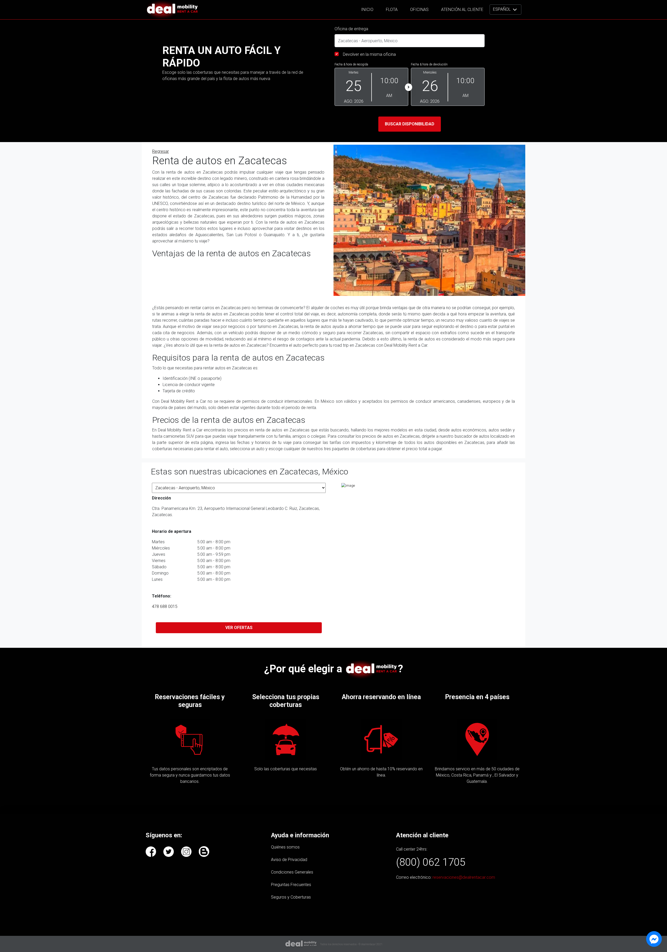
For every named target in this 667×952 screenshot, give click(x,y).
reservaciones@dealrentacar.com (464, 877)
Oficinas (419, 9)
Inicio (367, 9)
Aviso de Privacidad (289, 859)
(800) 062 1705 (430, 862)
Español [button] (502, 9)
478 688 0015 (164, 606)
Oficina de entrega (351, 28)
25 (353, 86)
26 (430, 86)
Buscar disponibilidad (409, 123)
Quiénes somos (285, 847)
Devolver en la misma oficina (369, 54)
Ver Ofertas (238, 627)
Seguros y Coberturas (291, 897)
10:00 (389, 80)
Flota (392, 9)
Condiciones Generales (292, 872)
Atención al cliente (462, 9)
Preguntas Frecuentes (291, 884)
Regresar (160, 151)
